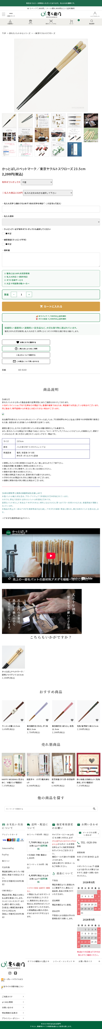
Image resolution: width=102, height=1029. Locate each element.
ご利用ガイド (7, 996)
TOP (4, 33)
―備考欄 (6, 250)
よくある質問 (7, 1002)
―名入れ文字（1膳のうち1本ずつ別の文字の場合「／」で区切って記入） (31, 203)
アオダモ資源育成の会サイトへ (17, 518)
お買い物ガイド (85, 961)
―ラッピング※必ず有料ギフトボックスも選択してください (26, 229)
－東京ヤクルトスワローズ (44, 33)
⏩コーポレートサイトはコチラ (12, 980)
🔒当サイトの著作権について (12, 987)
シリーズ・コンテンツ (62, 961)
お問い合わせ (7, 1007)
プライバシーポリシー (11, 1018)
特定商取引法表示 (10, 1013)
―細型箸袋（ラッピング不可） (14, 240)
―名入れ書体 (8, 216)
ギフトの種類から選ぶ (37, 961)
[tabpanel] (51, 75)
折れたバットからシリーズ (19, 33)
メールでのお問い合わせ (87, 833)
